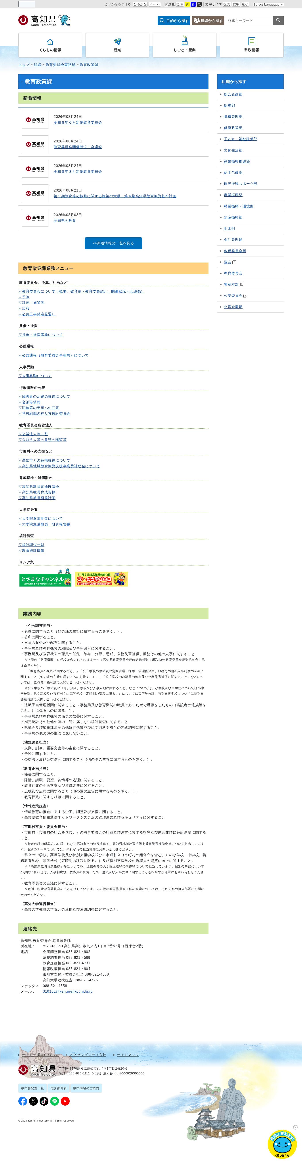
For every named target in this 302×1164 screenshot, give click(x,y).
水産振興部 (233, 217)
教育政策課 (89, 65)
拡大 (227, 4)
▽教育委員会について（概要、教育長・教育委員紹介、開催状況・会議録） (81, 291)
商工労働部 (233, 173)
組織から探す (212, 21)
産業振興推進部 (237, 161)
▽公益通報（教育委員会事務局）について (53, 355)
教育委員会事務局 (60, 65)
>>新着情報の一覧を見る (113, 243)
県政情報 (251, 50)
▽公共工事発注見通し (36, 314)
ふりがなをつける (118, 4)
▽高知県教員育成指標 (36, 492)
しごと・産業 (185, 50)
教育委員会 (233, 273)
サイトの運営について (40, 1055)
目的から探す (177, 21)
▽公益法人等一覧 (33, 434)
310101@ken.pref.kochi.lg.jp (68, 991)
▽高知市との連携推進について (44, 460)
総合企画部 (233, 94)
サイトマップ (128, 1055)
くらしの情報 (50, 50)
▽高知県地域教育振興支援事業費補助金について (59, 466)
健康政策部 (233, 128)
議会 (227, 262)
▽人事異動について (35, 376)
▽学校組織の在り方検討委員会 (44, 413)
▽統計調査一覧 (31, 545)
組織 (37, 65)
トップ (23, 65)
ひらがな (140, 4)
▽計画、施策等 (31, 303)
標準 (179, 4)
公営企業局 (233, 307)
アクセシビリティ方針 (87, 1055)
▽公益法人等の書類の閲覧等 (42, 440)
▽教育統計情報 (31, 550)
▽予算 (23, 297)
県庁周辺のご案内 (86, 1088)
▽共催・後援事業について (40, 335)
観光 (117, 50)
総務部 (229, 105)
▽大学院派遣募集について (40, 518)
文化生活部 (233, 150)
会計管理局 (233, 240)
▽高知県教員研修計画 (36, 498)
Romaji (154, 4)
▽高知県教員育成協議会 (38, 487)
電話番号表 (58, 1088)
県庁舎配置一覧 (32, 1088)
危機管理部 (233, 117)
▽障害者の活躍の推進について (44, 396)
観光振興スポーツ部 (240, 184)
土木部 (229, 228)
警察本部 (231, 284)
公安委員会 (233, 295)
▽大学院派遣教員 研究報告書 (44, 524)
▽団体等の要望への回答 (38, 408)
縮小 (245, 4)
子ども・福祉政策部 (240, 139)
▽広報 (23, 308)
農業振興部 (233, 195)
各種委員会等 (235, 251)
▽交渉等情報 (29, 402)
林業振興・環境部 (239, 206)
